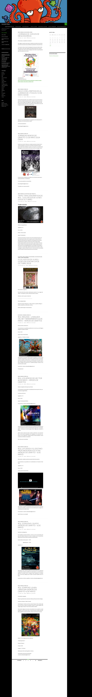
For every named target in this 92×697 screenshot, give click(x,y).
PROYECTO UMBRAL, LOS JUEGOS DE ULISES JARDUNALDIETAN (5, 58)
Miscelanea (3, 86)
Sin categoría (3, 93)
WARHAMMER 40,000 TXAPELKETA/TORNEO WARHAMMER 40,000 (6, 66)
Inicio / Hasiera (4, 32)
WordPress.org (4, 106)
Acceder (3, 102)
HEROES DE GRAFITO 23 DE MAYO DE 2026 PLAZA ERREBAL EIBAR (6, 55)
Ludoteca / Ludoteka (33, 26)
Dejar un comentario (32, 141)
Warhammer (26, 257)
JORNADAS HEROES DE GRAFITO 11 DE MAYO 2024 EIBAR (29, 137)
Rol (27, 89)
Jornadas (22, 32)
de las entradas (4, 103)
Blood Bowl (20, 256)
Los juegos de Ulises (27, 193)
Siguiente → (40, 660)
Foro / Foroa (4, 34)
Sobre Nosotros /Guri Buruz (9, 26)
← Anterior (19, 660)
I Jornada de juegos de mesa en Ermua (28, 35)
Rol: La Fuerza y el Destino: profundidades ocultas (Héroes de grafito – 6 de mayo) (30, 451)
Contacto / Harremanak (52, 26)
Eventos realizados (25, 26)
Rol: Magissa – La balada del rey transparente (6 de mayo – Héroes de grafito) (30, 319)
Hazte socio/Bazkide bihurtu (61, 26)
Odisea (31, 32)
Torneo (22, 257)
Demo (2, 75)
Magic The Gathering (5, 85)
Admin (26, 141)
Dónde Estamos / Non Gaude (42, 26)
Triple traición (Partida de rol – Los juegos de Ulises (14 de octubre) (30, 198)
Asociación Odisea (6, 24)
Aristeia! (3, 72)
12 (35, 660)
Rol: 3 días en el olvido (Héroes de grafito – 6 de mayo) (29, 525)
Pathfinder (3, 90)
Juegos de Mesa (26, 32)
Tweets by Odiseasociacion (53, 55)
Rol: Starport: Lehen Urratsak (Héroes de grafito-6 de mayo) (27, 589)
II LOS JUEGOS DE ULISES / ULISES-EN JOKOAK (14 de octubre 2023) (28, 261)
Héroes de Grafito (4, 77)
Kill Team (3, 82)
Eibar (19, 32)
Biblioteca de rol (18, 26)
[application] (30, 480)
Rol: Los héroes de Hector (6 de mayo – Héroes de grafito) (30, 380)
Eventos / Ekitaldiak (5, 36)
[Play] (18, 487)
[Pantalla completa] (42, 487)
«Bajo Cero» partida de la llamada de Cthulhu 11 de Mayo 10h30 (30, 93)
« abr (50, 45)
